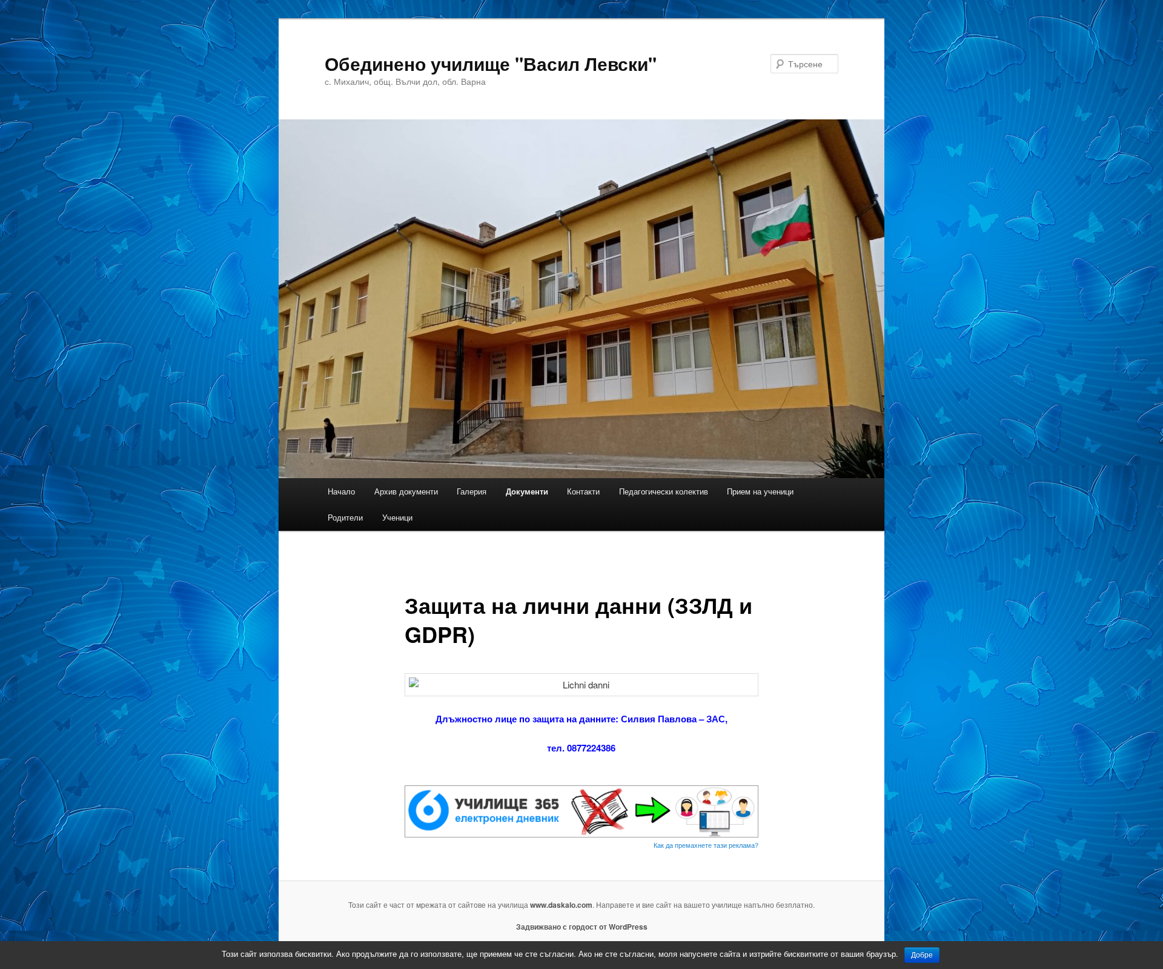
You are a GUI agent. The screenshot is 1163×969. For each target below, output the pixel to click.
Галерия (471, 491)
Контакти (583, 491)
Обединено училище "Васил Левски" (491, 63)
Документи (527, 491)
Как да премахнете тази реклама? (706, 845)
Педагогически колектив (663, 491)
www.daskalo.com (561, 904)
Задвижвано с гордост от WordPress (582, 926)
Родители (345, 517)
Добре (922, 955)
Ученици (397, 517)
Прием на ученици (760, 491)
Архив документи (406, 491)
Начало (341, 491)
